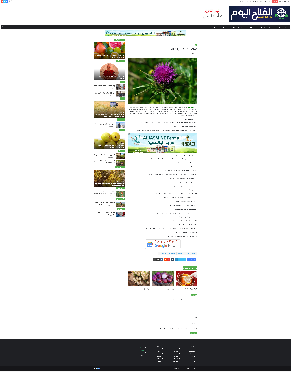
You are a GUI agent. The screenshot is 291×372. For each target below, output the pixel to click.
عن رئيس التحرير (141, 358)
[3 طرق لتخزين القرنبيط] (139, 278)
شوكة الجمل (162, 253)
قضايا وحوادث (158, 346)
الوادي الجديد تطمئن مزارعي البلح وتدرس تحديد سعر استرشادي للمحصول (109, 184)
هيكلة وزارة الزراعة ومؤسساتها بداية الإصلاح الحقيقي (111, 77)
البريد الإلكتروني (194, 323)
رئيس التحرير (193, 346)
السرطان (194, 253)
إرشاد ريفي (176, 348)
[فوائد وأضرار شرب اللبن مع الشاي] (186, 278)
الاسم (195, 317)
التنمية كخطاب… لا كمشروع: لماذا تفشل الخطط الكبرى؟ (104, 86)
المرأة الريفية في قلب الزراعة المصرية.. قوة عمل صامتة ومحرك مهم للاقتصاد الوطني (104, 203)
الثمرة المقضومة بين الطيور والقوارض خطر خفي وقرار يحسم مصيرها (104, 161)
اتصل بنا (142, 350)
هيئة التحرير (142, 353)
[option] (109, 50)
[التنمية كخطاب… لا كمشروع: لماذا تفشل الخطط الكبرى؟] (120, 87)
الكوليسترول (171, 253)
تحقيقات (159, 353)
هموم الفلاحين (226, 27)
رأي (160, 348)
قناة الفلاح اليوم (272, 27)
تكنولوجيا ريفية (192, 358)
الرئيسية (287, 27)
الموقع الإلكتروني (158, 323)
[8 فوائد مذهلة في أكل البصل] (163, 278)
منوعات (159, 361)
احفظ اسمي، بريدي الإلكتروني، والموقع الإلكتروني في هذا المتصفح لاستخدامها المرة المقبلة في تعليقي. (175, 328)
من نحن (142, 355)
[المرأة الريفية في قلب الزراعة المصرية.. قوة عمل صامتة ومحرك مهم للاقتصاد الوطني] (120, 204)
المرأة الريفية (158, 356)
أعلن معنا (142, 348)
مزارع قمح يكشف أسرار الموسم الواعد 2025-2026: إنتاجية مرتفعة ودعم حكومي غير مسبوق (109, 115)
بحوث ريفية (176, 356)
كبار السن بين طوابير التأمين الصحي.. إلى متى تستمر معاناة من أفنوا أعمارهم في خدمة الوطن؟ (252, 1)
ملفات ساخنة (175, 358)
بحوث (233, 27)
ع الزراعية (159, 351)
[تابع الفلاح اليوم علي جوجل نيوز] (163, 244)
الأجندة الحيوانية (253, 27)
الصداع (179, 253)
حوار (177, 346)
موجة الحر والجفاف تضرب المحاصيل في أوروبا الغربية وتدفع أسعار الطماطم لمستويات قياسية (104, 192)
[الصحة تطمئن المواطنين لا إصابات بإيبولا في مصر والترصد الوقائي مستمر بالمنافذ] (120, 214)
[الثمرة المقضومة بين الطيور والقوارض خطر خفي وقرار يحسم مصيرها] (120, 163)
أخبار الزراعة (280, 27)
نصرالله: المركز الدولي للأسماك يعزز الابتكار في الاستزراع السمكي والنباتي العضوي (105, 123)
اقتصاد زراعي (244, 27)
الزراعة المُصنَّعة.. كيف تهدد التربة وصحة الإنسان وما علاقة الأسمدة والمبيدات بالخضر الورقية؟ (104, 154)
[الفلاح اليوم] (243, 14)
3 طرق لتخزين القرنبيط (145, 288)
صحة (191, 42)
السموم (186, 253)
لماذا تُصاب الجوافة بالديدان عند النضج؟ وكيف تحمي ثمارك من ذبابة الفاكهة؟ (111, 146)
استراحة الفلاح (217, 27)
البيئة (238, 27)
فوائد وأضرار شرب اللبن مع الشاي (189, 288)
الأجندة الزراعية (262, 27)
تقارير (177, 353)
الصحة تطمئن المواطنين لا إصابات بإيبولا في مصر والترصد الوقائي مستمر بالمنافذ (105, 213)
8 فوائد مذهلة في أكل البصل (167, 288)
